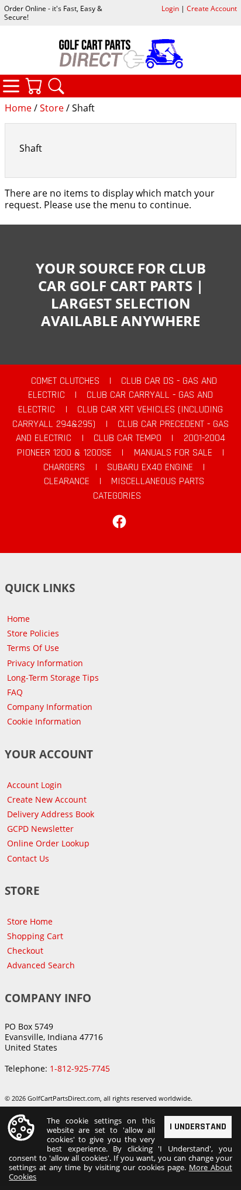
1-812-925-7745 (80, 1068)
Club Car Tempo (127, 438)
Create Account (212, 8)
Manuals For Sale (173, 452)
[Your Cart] (33, 86)
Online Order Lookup (48, 843)
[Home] (120, 53)
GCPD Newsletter (40, 828)
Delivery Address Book (50, 814)
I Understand (198, 1127)
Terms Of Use (33, 647)
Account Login (34, 784)
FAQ (15, 692)
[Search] (56, 86)
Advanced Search (41, 965)
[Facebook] (119, 521)
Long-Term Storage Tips (53, 677)
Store (52, 108)
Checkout (25, 950)
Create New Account (47, 799)
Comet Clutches (65, 380)
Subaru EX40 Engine (150, 467)
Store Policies (33, 633)
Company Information (49, 706)
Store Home (30, 921)
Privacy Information (45, 662)
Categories (11, 86)
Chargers (64, 467)
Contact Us (28, 858)
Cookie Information (44, 721)
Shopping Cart (35, 936)
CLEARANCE (66, 481)
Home (18, 108)
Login (170, 8)
